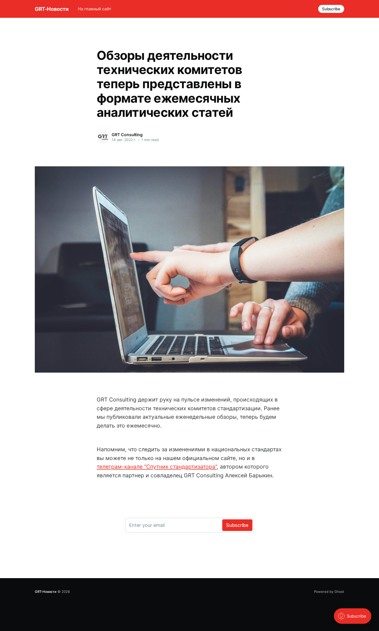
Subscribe (331, 8)
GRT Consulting (127, 134)
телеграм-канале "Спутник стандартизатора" (157, 466)
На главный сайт (94, 8)
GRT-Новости (52, 9)
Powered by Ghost (329, 591)
